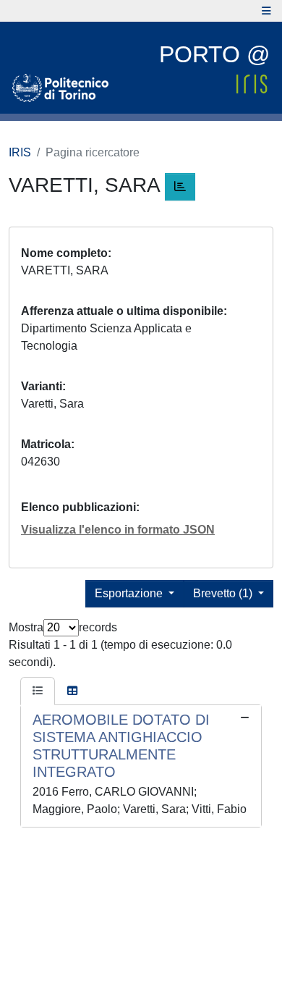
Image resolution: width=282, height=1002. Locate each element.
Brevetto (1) (224, 593)
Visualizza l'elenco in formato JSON (118, 529)
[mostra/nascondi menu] (266, 11)
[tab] (37, 691)
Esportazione (130, 593)
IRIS (20, 152)
